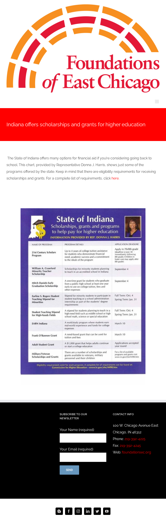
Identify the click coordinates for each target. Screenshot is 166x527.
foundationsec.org (136, 452)
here (115, 178)
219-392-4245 (130, 446)
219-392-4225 (134, 439)
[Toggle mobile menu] (157, 101)
